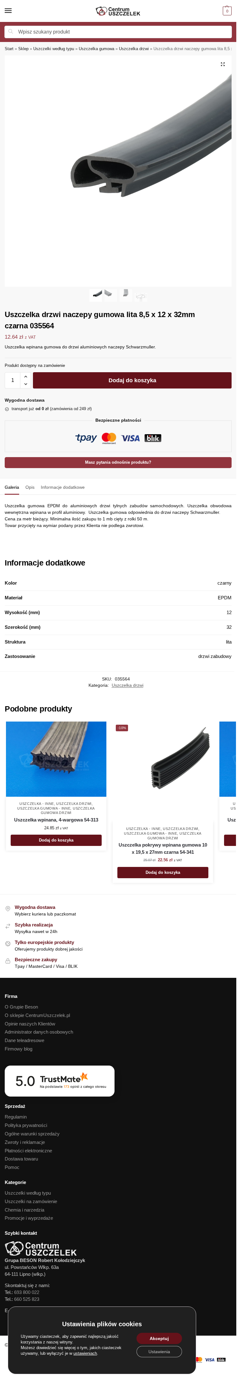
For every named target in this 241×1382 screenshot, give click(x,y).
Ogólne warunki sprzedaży (32, 1133)
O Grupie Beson (21, 1006)
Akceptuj (159, 1338)
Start (9, 48)
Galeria (12, 487)
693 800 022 (26, 1292)
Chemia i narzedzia (24, 1210)
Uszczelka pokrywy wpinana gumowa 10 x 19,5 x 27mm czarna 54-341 (163, 848)
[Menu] (14, 11)
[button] (226, 11)
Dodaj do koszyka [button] (56, 840)
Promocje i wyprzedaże (29, 1218)
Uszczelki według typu (53, 48)
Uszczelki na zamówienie (31, 1201)
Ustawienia (159, 1351)
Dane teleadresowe (24, 1040)
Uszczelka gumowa (96, 48)
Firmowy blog (18, 1048)
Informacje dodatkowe (63, 487)
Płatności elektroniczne (28, 1150)
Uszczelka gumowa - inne (43, 808)
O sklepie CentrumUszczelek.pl (37, 1015)
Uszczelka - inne (36, 804)
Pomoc (12, 1167)
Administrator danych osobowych (39, 1032)
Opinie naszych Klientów (30, 1023)
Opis (30, 487)
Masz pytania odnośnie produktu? (118, 462)
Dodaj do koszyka (132, 380)
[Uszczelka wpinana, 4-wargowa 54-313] (56, 759)
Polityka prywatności (26, 1125)
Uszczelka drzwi (134, 48)
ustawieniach (85, 1353)
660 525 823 (26, 1299)
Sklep (23, 48)
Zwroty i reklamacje (25, 1142)
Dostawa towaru (21, 1158)
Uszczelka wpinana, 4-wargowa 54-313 (56, 819)
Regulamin (16, 1116)
